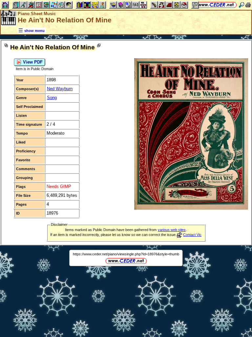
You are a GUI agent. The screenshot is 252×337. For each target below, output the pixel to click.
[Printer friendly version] (248, 4)
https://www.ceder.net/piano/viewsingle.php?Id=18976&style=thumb (126, 254)
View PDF (32, 62)
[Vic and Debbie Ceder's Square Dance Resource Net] (216, 4)
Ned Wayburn (60, 88)
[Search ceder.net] (241, 4)
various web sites (172, 230)
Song (52, 97)
